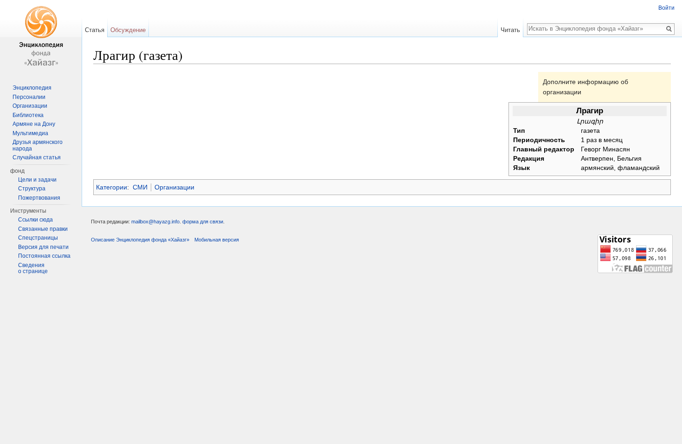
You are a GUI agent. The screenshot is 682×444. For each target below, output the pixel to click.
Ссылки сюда (35, 219)
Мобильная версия (216, 239)
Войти (666, 8)
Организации (174, 187)
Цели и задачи (37, 179)
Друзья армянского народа (38, 145)
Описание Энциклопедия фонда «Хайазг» (140, 239)
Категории (111, 187)
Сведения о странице (33, 268)
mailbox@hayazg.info (155, 221)
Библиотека (28, 115)
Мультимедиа (30, 133)
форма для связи (202, 221)
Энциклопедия (32, 88)
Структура (31, 188)
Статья (94, 29)
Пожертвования (39, 198)
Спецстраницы (38, 238)
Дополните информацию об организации (585, 87)
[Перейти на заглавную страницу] (41, 37)
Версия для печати (43, 247)
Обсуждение (128, 29)
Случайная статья (37, 157)
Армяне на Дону (34, 124)
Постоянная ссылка (44, 256)
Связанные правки (43, 229)
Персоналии (29, 97)
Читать (510, 29)
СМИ (140, 187)
